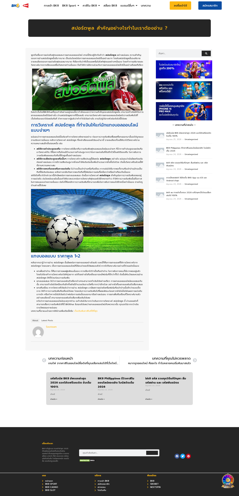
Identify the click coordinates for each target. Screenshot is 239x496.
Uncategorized (191, 139)
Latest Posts (47, 320)
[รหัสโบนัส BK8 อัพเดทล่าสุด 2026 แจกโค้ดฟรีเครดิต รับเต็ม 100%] (160, 137)
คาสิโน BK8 (90, 5)
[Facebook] (177, 456)
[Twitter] (182, 456)
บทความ (146, 5)
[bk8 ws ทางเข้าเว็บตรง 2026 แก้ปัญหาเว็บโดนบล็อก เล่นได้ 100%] (160, 197)
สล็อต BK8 (110, 5)
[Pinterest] (188, 456)
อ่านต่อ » (53, 399)
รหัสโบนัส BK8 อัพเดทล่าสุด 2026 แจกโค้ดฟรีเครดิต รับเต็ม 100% (70, 382)
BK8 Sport (69, 5)
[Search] (206, 53)
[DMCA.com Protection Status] (87, 461)
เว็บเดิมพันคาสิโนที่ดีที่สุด (86, 311)
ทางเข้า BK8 (51, 5)
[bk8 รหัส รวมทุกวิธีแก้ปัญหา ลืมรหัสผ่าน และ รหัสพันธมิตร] (160, 167)
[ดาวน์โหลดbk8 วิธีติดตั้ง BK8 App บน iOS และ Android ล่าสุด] (160, 182)
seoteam (51, 327)
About (35, 320)
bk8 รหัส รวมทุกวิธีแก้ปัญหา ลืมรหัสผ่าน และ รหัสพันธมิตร (165, 380)
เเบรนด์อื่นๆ (127, 5)
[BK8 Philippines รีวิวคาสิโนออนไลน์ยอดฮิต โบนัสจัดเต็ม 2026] (160, 152)
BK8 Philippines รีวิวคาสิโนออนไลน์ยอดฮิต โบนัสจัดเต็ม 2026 (116, 382)
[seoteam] (38, 337)
